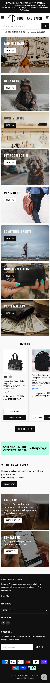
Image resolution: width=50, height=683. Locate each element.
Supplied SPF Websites (25, 678)
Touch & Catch (8, 389)
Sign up (39, 646)
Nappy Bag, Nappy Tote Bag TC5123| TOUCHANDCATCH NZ (14, 383)
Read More (5, 596)
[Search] (45, 26)
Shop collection (25, 429)
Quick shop (15, 411)
